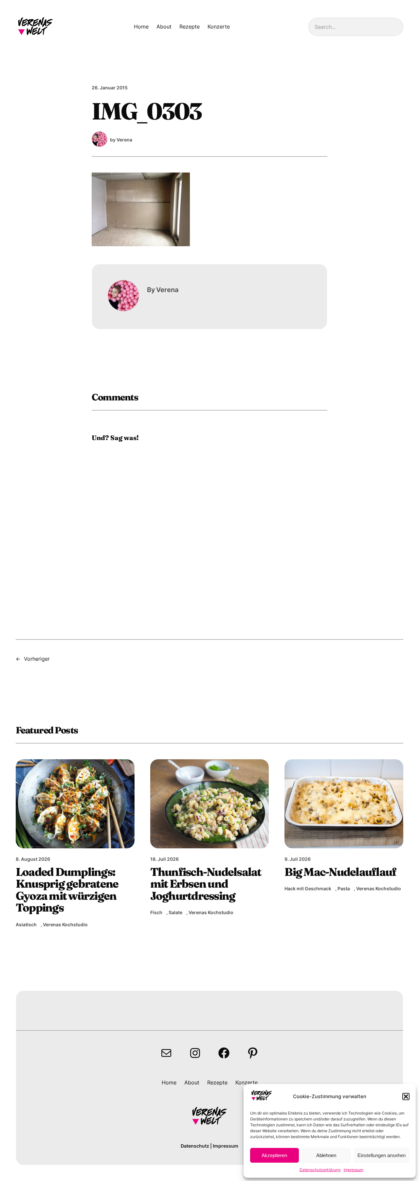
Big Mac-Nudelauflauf (340, 872)
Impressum (353, 1169)
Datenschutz (195, 1146)
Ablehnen (326, 1155)
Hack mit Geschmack (307, 888)
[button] (406, 1096)
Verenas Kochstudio (65, 924)
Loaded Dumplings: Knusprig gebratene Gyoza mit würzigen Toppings (67, 890)
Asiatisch (26, 924)
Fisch (156, 912)
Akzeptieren (274, 1155)
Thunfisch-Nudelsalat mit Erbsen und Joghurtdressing (205, 884)
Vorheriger (37, 658)
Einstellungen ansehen (381, 1155)
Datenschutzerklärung (320, 1169)
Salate (175, 912)
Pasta (343, 888)
